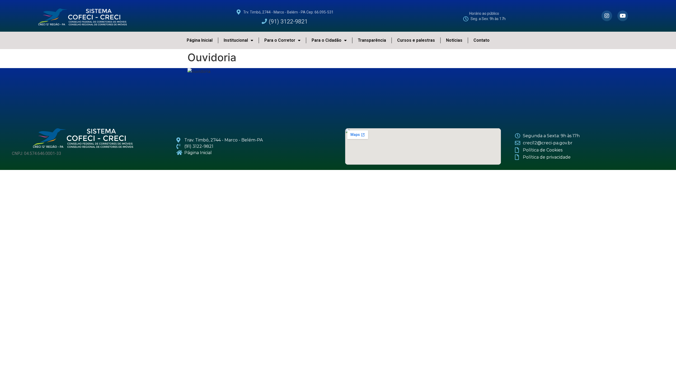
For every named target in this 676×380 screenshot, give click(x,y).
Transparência (372, 40)
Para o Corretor (279, 40)
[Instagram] (607, 16)
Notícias (454, 40)
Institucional (236, 40)
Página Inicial (200, 40)
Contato (481, 40)
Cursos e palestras (416, 40)
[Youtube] (622, 16)
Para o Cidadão (326, 40)
